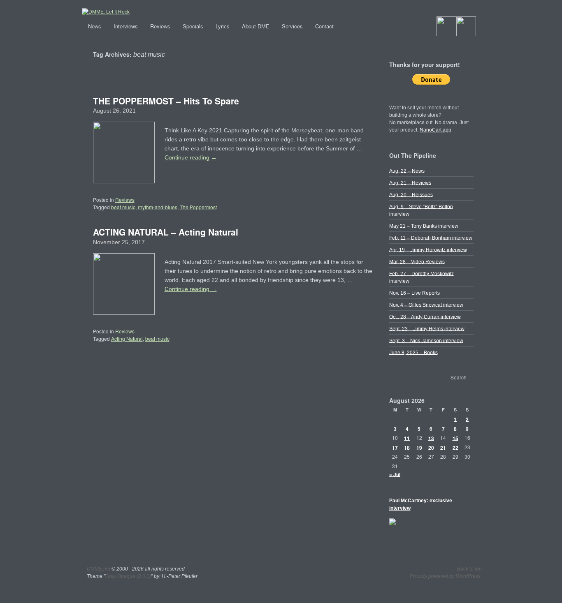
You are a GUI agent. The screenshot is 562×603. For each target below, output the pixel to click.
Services (292, 26)
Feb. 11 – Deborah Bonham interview (430, 237)
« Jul (394, 474)
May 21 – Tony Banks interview (423, 226)
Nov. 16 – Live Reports (414, 293)
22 (455, 447)
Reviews (160, 26)
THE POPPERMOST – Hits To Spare (166, 101)
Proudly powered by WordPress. (446, 576)
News (94, 26)
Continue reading (191, 157)
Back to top (469, 569)
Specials (193, 26)
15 (455, 437)
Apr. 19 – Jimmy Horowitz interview (428, 249)
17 (395, 447)
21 (443, 447)
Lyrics (223, 26)
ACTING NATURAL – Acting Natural (165, 232)
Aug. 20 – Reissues (411, 194)
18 (407, 447)
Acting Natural (127, 338)
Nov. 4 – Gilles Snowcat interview (426, 304)
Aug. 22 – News (407, 170)
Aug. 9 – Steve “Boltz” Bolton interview (421, 210)
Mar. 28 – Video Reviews (417, 261)
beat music (123, 206)
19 (419, 447)
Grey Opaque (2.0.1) (128, 576)
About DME (255, 26)
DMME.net (98, 569)
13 (431, 437)
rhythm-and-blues (157, 206)
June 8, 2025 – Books (413, 352)
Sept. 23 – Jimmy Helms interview (426, 328)
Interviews (126, 26)
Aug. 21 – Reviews (410, 182)
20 (431, 447)
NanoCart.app (435, 130)
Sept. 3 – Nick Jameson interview (426, 340)
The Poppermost (198, 206)
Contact (324, 26)
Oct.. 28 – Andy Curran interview (425, 316)
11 (407, 437)
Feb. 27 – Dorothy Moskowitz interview (421, 277)
